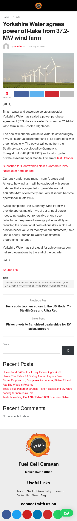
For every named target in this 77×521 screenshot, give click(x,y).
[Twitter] (16, 514)
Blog (43, 495)
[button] (66, 513)
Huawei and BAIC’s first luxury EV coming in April (32, 372)
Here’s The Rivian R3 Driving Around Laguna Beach (33, 376)
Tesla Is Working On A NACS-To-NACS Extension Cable (36, 397)
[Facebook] (6, 514)
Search (7, 344)
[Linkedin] (37, 514)
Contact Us (23, 495)
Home (6, 16)
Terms (20, 491)
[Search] (68, 350)
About (30, 491)
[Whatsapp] (58, 514)
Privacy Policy (44, 491)
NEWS (16, 16)
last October (65, 158)
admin (18, 46)
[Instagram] (47, 514)
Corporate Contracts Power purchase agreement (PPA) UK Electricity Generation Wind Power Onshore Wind (37, 284)
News (35, 495)
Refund (58, 491)
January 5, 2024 (36, 46)
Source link (10, 270)
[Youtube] (27, 514)
